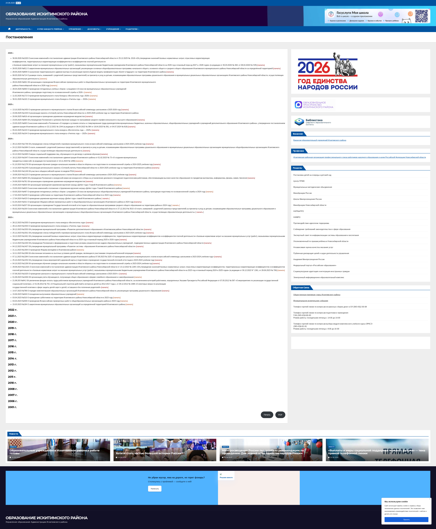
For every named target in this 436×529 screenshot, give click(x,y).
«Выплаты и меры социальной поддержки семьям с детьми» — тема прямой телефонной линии (376, 452)
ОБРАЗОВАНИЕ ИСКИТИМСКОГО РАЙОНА (46, 14)
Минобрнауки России (302, 193)
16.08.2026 (16, 457)
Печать (267, 415)
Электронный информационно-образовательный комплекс (318, 277)
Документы (93, 29)
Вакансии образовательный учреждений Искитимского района (319, 140)
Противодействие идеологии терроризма (311, 223)
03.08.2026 (228, 457)
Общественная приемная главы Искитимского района (316, 295)
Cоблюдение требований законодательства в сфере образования (321, 229)
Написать (155, 489)
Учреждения (113, 29)
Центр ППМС (299, 181)
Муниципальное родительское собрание (310, 301)
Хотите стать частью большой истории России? (149, 453)
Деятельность (23, 29)
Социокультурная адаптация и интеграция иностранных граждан (321, 271)
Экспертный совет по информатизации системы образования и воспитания (326, 235)
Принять (406, 519)
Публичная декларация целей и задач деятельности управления (321, 253)
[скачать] (261, 65)
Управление (75, 29)
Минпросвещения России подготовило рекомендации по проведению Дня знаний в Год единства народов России (263, 452)
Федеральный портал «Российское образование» (314, 265)
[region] (406, 511)
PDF (280, 415)
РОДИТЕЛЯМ (132, 29)
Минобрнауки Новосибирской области (309, 205)
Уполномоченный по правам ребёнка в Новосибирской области (320, 241)
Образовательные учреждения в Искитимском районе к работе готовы (54, 452)
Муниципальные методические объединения (312, 187)
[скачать (80, 250)
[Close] (429, 498)
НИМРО (296, 217)
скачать (132, 127)
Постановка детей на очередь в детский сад (312, 175)
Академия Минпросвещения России (309, 259)
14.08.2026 (122, 457)
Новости (13, 446)
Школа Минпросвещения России (307, 199)
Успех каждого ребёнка (50, 29)
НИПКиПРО (298, 211)
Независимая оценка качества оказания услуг (313, 247)
